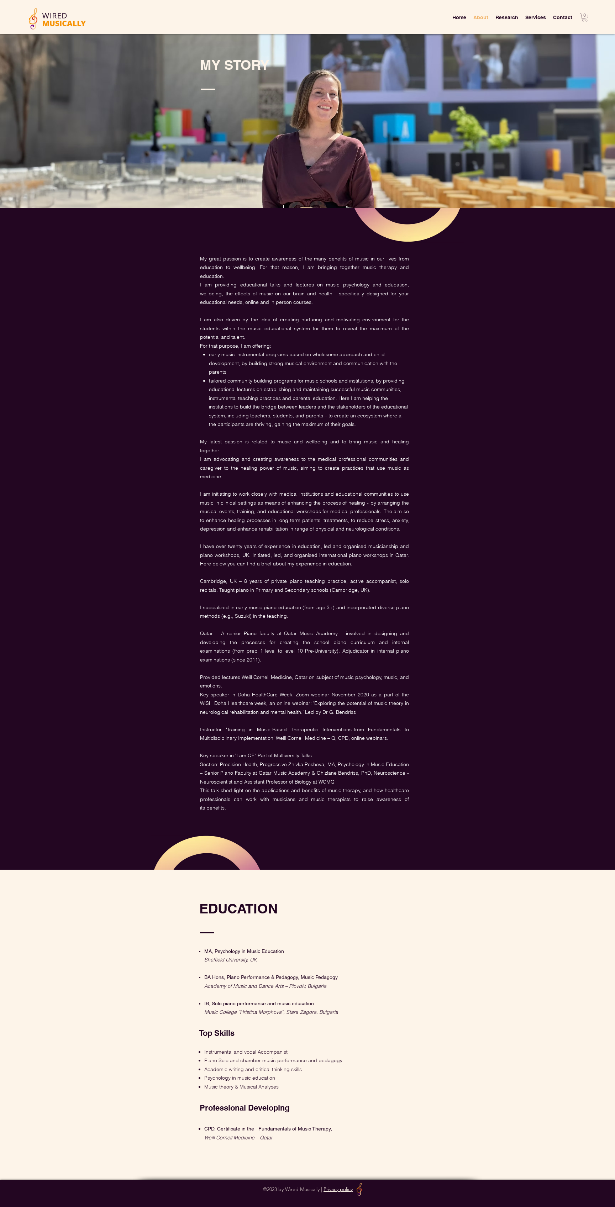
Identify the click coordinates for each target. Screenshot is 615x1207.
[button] (585, 17)
